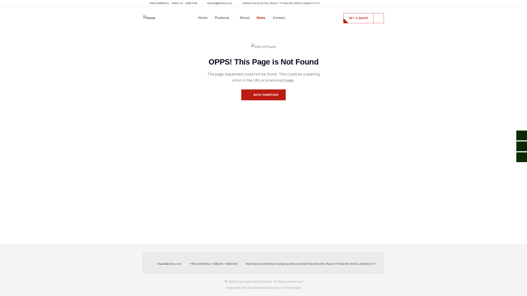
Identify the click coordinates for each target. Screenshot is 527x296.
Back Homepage (266, 94)
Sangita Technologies (284, 288)
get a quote (358, 18)
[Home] (149, 18)
